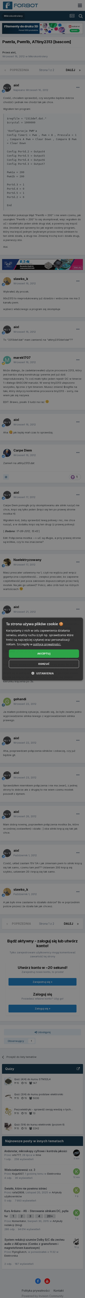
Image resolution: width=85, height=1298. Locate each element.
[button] (42, 673)
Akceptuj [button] (43, 653)
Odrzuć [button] (43, 664)
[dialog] (42, 648)
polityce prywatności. (47, 644)
